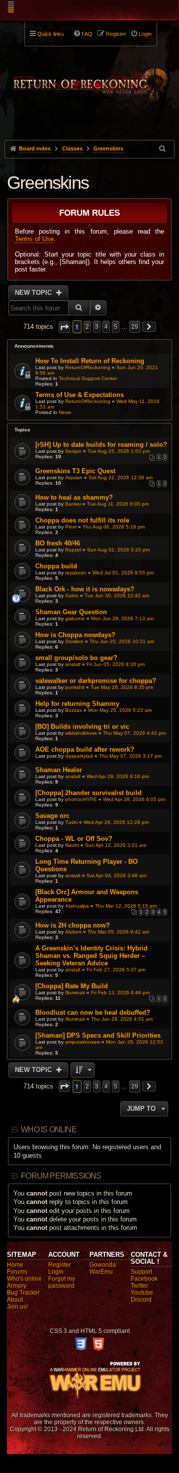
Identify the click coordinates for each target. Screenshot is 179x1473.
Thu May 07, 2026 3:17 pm (130, 756)
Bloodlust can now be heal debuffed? (92, 1012)
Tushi (71, 822)
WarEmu (101, 1271)
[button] (64, 327)
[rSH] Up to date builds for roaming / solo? (101, 444)
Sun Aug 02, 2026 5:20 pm (118, 549)
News (65, 412)
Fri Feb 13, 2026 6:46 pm (120, 992)
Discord (141, 1299)
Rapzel (73, 549)
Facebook (144, 1278)
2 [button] (87, 326)
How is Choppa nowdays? (75, 635)
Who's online (24, 1278)
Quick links (50, 34)
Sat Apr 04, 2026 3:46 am (116, 875)
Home (15, 1264)
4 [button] (106, 326)
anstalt (73, 664)
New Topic (34, 292)
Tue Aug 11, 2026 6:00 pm (118, 504)
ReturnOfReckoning (87, 367)
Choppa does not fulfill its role (82, 520)
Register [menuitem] (116, 34)
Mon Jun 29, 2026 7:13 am (122, 618)
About (15, 1299)
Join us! (17, 1306)
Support (141, 1271)
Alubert (73, 932)
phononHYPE (81, 799)
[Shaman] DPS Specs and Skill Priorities (98, 1035)
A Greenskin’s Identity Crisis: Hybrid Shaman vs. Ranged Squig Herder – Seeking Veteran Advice (91, 955)
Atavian (74, 477)
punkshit (75, 687)
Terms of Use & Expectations (79, 395)
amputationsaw (82, 1042)
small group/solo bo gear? (76, 658)
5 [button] (115, 326)
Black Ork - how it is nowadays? (84, 589)
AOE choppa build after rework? (84, 749)
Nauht (72, 845)
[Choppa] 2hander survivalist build (88, 793)
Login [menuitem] (145, 34)
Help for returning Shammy (77, 703)
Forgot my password (61, 1282)
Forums (17, 1271)
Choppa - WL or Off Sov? (73, 838)
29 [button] (134, 326)
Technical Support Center (88, 378)
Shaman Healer (58, 770)
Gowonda (103, 1264)
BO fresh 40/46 (57, 543)
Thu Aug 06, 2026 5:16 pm (114, 527)
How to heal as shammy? (74, 497)
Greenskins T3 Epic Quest (75, 471)
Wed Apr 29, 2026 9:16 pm (118, 776)
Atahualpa (77, 906)
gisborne (75, 618)
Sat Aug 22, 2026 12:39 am (121, 477)
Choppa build (56, 566)
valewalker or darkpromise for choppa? (95, 680)
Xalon (72, 595)
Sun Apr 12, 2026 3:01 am (115, 845)
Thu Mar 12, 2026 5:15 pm (126, 906)
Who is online (49, 1129)
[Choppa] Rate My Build (71, 986)
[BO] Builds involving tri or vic (82, 726)
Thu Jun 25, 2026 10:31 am (122, 641)
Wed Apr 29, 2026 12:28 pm (116, 822)
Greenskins (48, 182)
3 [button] (96, 326)
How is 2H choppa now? (72, 925)
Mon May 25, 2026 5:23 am (120, 710)
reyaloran (76, 572)
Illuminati (75, 992)
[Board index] (89, 80)
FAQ (87, 34)
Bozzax (73, 710)
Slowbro (74, 641)
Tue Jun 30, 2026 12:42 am (117, 595)
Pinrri (71, 527)
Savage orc (52, 815)
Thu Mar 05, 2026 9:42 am (118, 932)
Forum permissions (61, 1176)
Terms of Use (34, 239)
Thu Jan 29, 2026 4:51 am (122, 1019)
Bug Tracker (23, 1292)
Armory (16, 1285)
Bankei (73, 504)
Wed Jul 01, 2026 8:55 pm (123, 572)
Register (59, 1264)
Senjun (73, 451)
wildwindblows (81, 733)
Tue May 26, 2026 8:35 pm (121, 687)
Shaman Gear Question (71, 612)
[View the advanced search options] (163, 148)
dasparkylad (79, 756)
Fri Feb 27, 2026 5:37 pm (116, 969)
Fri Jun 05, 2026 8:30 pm (116, 664)
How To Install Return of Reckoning (89, 361)
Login (56, 1271)
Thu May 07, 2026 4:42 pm (134, 733)
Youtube (142, 1292)
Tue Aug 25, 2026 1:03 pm (119, 451)
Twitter (139, 1285)
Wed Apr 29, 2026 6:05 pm (134, 799)
